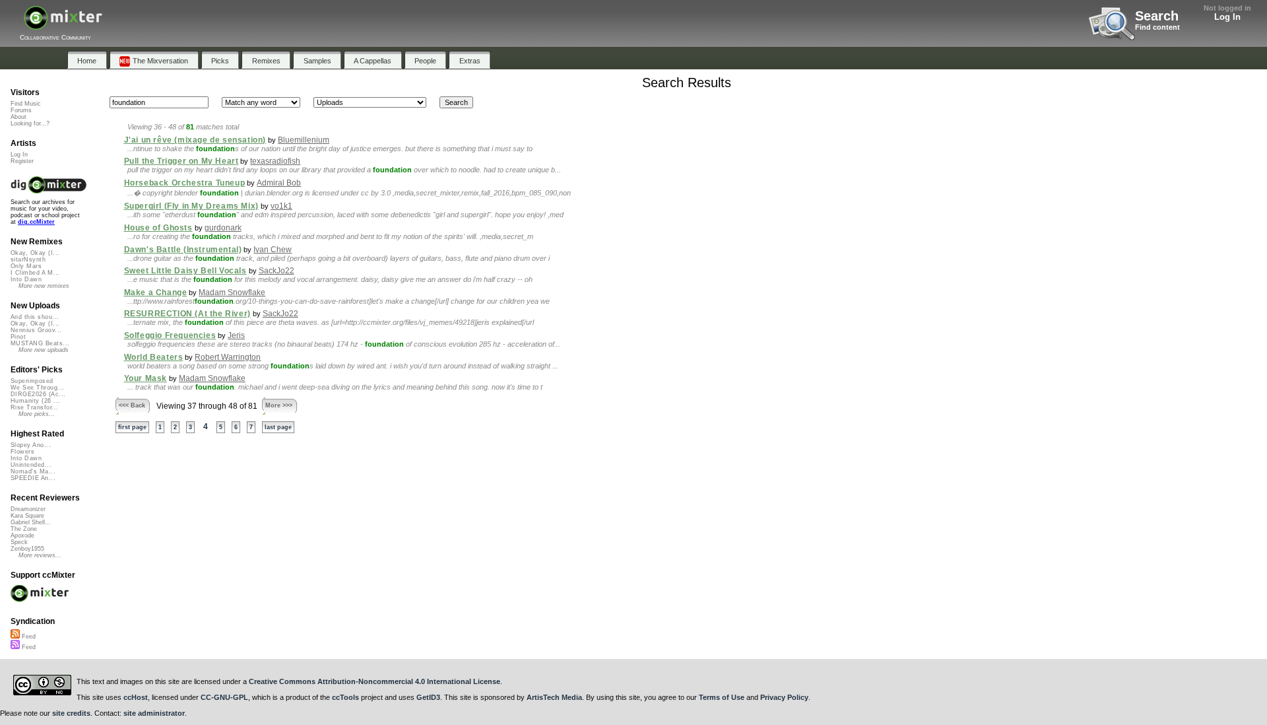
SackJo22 (276, 270)
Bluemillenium (303, 140)
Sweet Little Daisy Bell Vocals (185, 270)
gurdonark (223, 227)
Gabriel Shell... (31, 522)
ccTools (345, 697)
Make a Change (155, 292)
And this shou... (35, 317)
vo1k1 (281, 206)
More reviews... (39, 555)
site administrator (154, 713)
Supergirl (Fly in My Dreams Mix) (191, 206)
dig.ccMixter (36, 222)
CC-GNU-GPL (224, 697)
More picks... (36, 414)
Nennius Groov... (36, 330)
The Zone (24, 529)
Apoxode (22, 535)
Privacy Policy (784, 697)
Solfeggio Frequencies (170, 335)
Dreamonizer (28, 509)
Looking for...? (30, 123)
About (18, 117)
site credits (71, 713)
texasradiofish (275, 161)
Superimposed (32, 381)
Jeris (236, 335)
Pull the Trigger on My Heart (181, 161)
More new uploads (43, 350)
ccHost (135, 697)
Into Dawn (26, 279)
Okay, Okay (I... (35, 253)
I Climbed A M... (35, 272)
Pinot (18, 336)
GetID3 (428, 697)
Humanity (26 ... (35, 400)
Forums (21, 110)
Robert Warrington (228, 357)
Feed (28, 636)
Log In (1227, 17)
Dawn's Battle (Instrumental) (183, 249)
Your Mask (145, 378)
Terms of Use (721, 697)
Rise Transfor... (34, 407)
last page (278, 427)
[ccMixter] (63, 25)
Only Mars (26, 266)
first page (132, 427)
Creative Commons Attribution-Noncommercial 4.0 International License (374, 681)
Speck (19, 542)
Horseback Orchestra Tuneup (184, 183)
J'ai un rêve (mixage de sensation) (195, 140)
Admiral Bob (279, 183)
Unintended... (31, 465)
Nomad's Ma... (33, 471)
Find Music (26, 103)
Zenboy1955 (27, 548)
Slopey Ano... (31, 445)
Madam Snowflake (232, 292)
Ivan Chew (272, 249)
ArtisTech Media (554, 697)
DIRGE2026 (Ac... (38, 394)
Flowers (22, 451)
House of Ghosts (158, 227)
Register (22, 161)
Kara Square (27, 515)
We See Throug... (37, 387)
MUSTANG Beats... (40, 343)
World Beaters (153, 357)
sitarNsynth (28, 259)
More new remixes (43, 286)
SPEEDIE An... (33, 478)
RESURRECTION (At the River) (187, 313)
